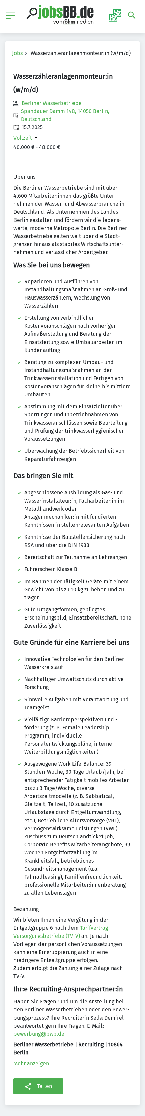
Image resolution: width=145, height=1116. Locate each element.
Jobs (17, 53)
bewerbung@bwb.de (38, 1034)
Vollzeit (22, 138)
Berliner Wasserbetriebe (52, 103)
